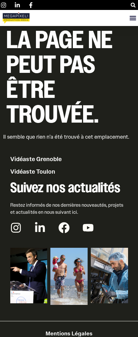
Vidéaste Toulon (32, 172)
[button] (133, 5)
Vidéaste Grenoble (36, 159)
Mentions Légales (69, 333)
